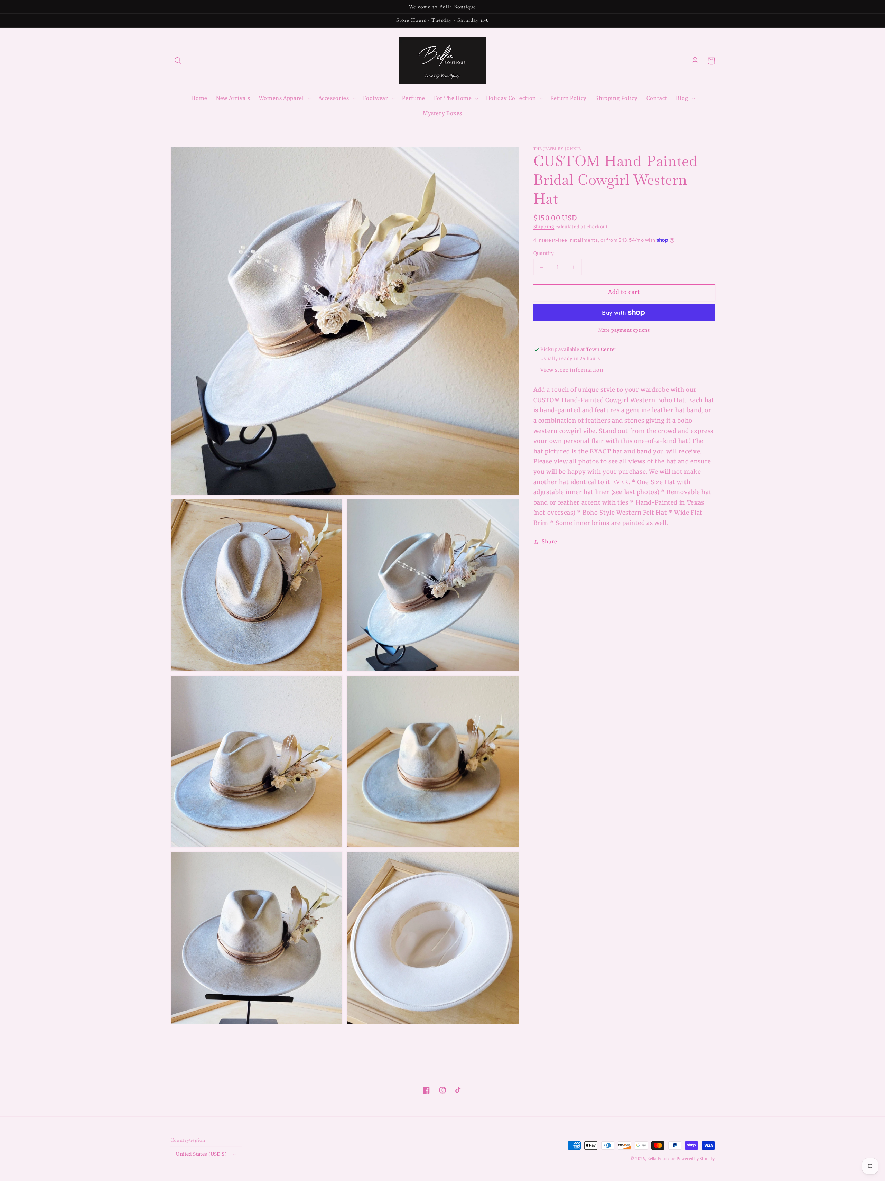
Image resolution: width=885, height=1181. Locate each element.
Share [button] (549, 541)
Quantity (543, 253)
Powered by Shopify (696, 1158)
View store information (571, 370)
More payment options (624, 329)
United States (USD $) (201, 1154)
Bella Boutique (661, 1158)
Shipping (544, 226)
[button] (178, 61)
